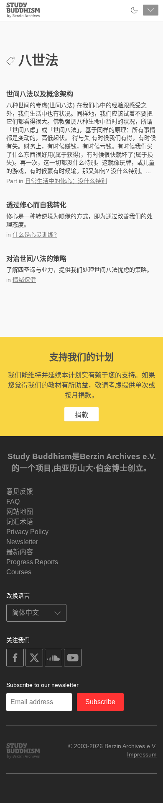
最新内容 (19, 551)
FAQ (13, 501)
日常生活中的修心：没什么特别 (66, 181)
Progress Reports (32, 561)
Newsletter (22, 541)
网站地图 (19, 511)
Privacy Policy (27, 531)
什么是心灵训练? (35, 234)
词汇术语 (19, 521)
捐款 (81, 414)
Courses (18, 572)
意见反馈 (19, 491)
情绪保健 (24, 279)
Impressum (142, 754)
